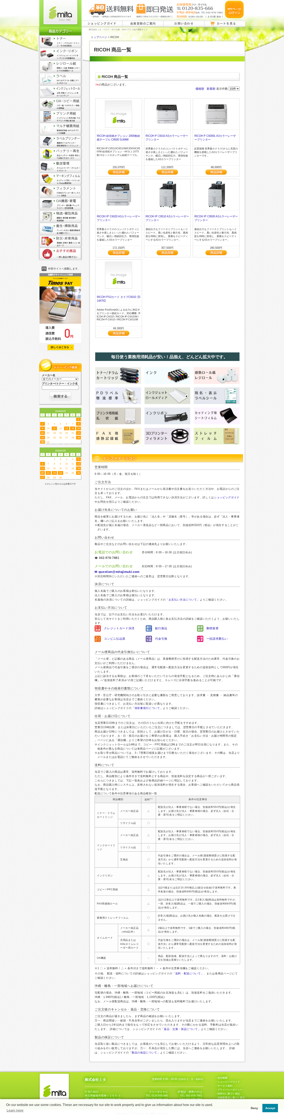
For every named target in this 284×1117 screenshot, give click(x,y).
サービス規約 (224, 1085)
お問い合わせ (184, 23)
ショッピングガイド (102, 23)
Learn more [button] (15, 1110)
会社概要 (222, 1077)
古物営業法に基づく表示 (231, 1097)
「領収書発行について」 (147, 708)
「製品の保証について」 (144, 1052)
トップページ (99, 37)
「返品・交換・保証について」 (181, 1029)
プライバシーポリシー (229, 1089)
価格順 (199, 88)
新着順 (211, 88)
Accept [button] (270, 1108)
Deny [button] (254, 1108)
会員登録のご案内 (143, 23)
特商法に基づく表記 (228, 1093)
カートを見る (226, 23)
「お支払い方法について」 (183, 599)
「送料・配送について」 (188, 973)
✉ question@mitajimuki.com (117, 571)
